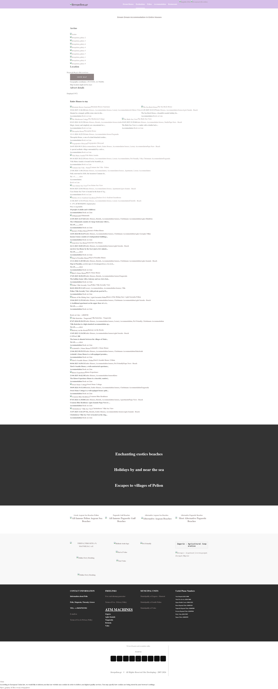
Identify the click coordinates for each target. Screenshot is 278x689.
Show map (82, 77)
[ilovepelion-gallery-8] (78, 60)
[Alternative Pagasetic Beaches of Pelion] (191, 519)
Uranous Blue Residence (99, 396)
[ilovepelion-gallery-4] (78, 47)
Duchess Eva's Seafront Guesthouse (108, 197)
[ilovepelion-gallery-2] (78, 37)
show (81, 176)
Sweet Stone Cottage (94, 384)
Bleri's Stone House (93, 272)
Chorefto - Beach (135, 201)
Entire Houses (89, 110)
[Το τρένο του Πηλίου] (121, 543)
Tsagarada (115, 134)
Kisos (115, 375)
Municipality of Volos (148, 608)
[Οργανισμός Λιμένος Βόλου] (121, 552)
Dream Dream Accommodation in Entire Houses (139, 17)
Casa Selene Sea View (95, 185)
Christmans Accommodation (153, 158)
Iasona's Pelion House (96, 230)
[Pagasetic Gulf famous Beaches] (121, 519)
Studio (166, 122)
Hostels (97, 122)
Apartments (129, 170)
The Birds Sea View (145, 119)
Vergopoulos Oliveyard (96, 143)
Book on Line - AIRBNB (79, 315)
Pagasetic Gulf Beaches (121, 515)
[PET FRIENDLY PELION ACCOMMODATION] (145, 543)
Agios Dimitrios (147, 218)
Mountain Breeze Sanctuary (100, 107)
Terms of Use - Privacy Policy (116, 602)
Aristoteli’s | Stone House (99, 348)
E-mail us (73, 614)
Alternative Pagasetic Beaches (192, 515)
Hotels (99, 146)
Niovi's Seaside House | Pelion (104, 360)
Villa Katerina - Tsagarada (101, 318)
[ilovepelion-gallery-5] (78, 50)
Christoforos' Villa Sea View (103, 408)
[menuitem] (128, 4)
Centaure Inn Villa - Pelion (99, 167)
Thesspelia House (90, 131)
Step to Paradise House (97, 257)
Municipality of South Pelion (150, 602)
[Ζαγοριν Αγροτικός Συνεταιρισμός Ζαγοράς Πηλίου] (191, 554)
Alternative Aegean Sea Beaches (156, 515)
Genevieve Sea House (95, 242)
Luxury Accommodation (121, 110)
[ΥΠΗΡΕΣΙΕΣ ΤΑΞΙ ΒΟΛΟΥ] (121, 560)
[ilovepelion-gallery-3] (78, 40)
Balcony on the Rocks (96, 330)
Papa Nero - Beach (175, 122)
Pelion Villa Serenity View (100, 285)
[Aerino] (73, 34)
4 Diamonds (85, 215)
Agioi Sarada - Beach (190, 110)
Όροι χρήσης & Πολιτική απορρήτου (15, 687)
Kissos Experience (91, 372)
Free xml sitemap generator (115, 596)
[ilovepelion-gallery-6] (78, 44)
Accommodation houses (103, 110)
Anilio (120, 122)
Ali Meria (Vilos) (135, 110)
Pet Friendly (134, 158)
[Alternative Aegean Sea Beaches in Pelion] (156, 518)
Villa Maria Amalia (91, 155)
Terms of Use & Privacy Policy (81, 620)
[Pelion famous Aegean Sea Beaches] (86, 519)
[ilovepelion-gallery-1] (78, 57)
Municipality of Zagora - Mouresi (152, 596)
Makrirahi (139, 351)
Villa (141, 158)
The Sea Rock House (165, 107)
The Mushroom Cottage (96, 119)
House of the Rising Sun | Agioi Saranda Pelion (123, 297)
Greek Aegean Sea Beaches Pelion (86, 515)
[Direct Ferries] (85, 557)
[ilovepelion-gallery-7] (78, 53)
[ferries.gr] (86, 574)
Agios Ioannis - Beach (128, 188)
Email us (138, 651)
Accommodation (90, 146)
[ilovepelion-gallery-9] (78, 63)
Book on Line (86, 116)
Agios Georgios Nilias (143, 233)
